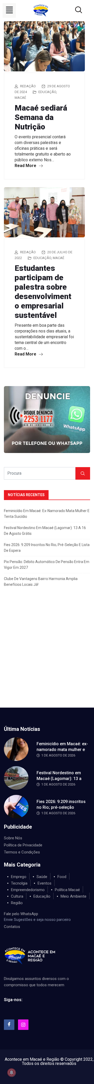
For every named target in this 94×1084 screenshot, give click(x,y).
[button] (9, 10)
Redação (28, 86)
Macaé (20, 98)
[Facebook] (9, 1024)
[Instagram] (23, 1024)
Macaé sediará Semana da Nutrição (41, 117)
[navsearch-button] (72, 10)
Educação (47, 92)
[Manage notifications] (11, 1072)
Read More (26, 165)
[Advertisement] (47, 658)
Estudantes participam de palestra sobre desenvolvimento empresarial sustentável (43, 291)
